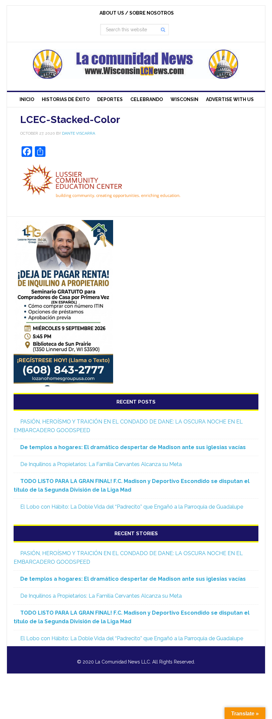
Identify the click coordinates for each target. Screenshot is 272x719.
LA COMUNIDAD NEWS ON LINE (136, 64)
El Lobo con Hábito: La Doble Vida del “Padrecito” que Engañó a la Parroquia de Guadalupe (131, 507)
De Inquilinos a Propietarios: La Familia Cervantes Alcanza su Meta (101, 464)
